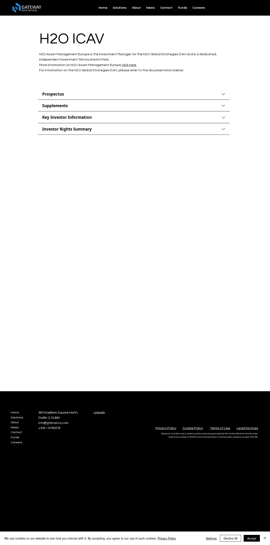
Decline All (231, 538)
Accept (251, 538)
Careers (16, 442)
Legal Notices (247, 428)
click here (129, 65)
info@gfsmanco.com (53, 423)
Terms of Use (220, 428)
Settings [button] (211, 538)
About (15, 422)
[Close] (264, 538)
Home (15, 412)
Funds (15, 437)
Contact (16, 432)
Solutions (17, 417)
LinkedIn (99, 412)
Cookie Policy (192, 428)
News (15, 427)
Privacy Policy (165, 428)
